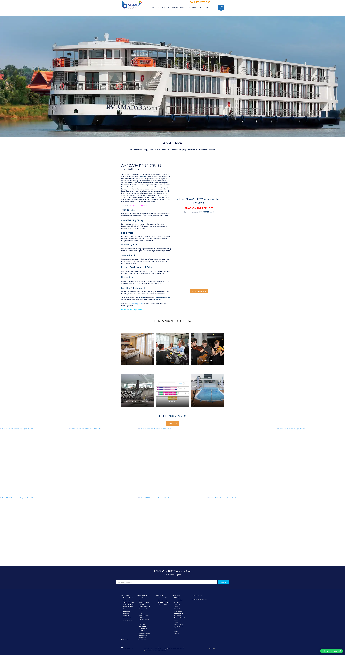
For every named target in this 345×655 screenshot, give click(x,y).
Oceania (176, 620)
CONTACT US (124, 640)
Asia (140, 600)
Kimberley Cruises (137, 304)
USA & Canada (143, 635)
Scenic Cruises (178, 629)
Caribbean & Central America (144, 610)
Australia (141, 604)
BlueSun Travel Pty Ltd (164, 648)
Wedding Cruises (127, 620)
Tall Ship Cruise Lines (163, 604)
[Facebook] (213, 2)
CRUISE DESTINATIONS (143, 595)
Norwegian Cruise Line (180, 618)
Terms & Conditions (175, 648)
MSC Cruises (177, 615)
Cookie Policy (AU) (142, 640)
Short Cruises (126, 611)
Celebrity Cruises (178, 609)
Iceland (141, 617)
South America (143, 628)
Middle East (142, 624)
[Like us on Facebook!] (217, 648)
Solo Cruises (126, 615)
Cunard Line (177, 604)
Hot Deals (176, 598)
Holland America (178, 613)
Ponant (176, 622)
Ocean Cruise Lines (163, 598)
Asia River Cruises (144, 602)
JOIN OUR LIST (223, 582)
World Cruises (142, 637)
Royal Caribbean (178, 627)
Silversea (176, 633)
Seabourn (176, 631)
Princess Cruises (178, 624)
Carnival (176, 606)
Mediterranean (143, 622)
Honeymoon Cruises (128, 604)
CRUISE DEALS (176, 595)
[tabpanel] (172, 76)
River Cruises (126, 609)
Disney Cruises (178, 611)
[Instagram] (215, 2)
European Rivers (143, 613)
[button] (331, 651)
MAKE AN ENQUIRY (197, 595)
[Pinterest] (218, 2)
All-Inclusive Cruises (128, 598)
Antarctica (141, 598)
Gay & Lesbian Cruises (129, 602)
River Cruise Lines (162, 600)
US (221, 7)
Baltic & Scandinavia (144, 606)
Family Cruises (126, 600)
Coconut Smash (162, 650)
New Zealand (142, 626)
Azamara (176, 602)
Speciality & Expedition (164, 602)
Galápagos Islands (144, 615)
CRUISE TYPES (125, 595)
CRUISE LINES (159, 595)
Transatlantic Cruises (144, 633)
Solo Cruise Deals (178, 600)
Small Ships (126, 613)
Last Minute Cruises (128, 606)
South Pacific (142, 631)
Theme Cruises (127, 618)
